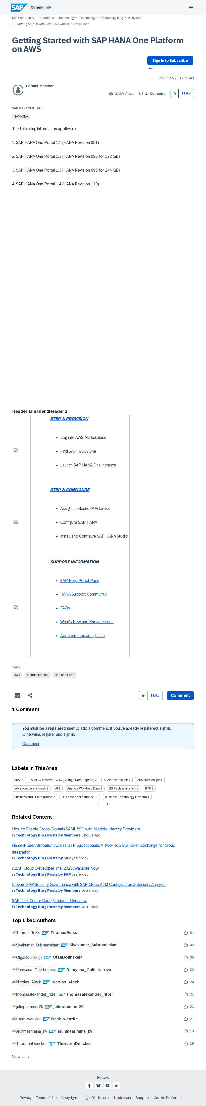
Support (142, 1098)
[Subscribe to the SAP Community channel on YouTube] (108, 1086)
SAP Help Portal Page (79, 580)
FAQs (65, 608)
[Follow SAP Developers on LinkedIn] (117, 1086)
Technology (87, 18)
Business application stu (78, 797)
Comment (30, 744)
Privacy (25, 1098)
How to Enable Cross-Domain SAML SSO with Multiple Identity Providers (76, 829)
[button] (175, 93)
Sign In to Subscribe (170, 61)
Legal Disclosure (95, 1098)
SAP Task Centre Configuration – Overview (49, 901)
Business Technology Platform (126, 797)
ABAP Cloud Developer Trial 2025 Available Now (55, 868)
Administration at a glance (82, 636)
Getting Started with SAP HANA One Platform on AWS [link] (53, 24)
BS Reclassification (122, 788)
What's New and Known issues (87, 622)
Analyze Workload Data (83, 788)
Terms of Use (46, 1098)
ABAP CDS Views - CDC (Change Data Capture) (62, 780)
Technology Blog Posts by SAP (120, 18)
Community (41, 7)
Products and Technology (57, 18)
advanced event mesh (30, 788)
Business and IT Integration (33, 797)
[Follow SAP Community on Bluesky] (98, 1086)
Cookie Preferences (170, 1098)
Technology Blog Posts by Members (48, 835)
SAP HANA (21, 116)
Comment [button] (180, 695)
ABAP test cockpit (116, 780)
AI (56, 788)
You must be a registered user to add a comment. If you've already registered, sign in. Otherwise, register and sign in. (96, 731)
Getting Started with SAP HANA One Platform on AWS (98, 45)
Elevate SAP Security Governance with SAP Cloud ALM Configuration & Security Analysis (89, 884)
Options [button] (149, 69)
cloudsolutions (37, 675)
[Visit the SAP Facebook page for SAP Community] (89, 1086)
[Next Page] (107, 804)
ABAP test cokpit (148, 780)
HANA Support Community (83, 594)
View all (19, 1057)
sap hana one (64, 675)
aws (17, 675)
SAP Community (23, 18)
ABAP (17, 780)
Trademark (122, 1098)
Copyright (69, 1098)
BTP (148, 788)
